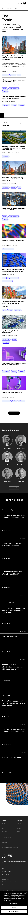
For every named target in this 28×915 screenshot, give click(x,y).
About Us (19, 823)
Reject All (14, 907)
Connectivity (4, 842)
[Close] (26, 892)
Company (19, 820)
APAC (3, 828)
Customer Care (5, 879)
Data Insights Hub (6, 845)
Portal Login (6, 885)
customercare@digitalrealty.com (11, 881)
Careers (18, 831)
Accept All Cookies (14, 911)
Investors (19, 828)
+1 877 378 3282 (7, 871)
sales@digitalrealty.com (9, 874)
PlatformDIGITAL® (7, 837)
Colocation (4, 839)
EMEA (3, 826)
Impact (18, 826)
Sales (3, 868)
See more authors (14, 488)
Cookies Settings (14, 903)
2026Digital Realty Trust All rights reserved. (11, 890)
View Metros (4, 831)
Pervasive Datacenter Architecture (10, 847)
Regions (4, 820)
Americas (4, 823)
